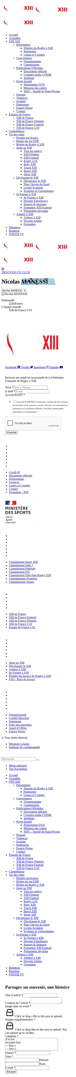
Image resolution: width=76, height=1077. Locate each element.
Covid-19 (15, 446)
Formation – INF (20, 466)
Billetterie (14, 227)
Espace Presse (24, 107)
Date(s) (10, 1052)
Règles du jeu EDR (27, 141)
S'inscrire (11, 432)
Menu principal (18, 765)
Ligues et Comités (34, 54)
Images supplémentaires (20, 1019)
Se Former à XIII (26, 194)
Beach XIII (30, 171)
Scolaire (21, 101)
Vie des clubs (16, 134)
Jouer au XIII (24, 147)
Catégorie (12, 1036)
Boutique (14, 230)
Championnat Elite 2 (22, 539)
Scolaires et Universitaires (39, 191)
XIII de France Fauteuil (30, 124)
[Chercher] (37, 759)
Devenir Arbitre (33, 220)
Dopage (20, 94)
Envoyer (11, 1071)
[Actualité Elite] (31, 1042)
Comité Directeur (20, 695)
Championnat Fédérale (23, 542)
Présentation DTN (34, 84)
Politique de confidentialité (24, 747)
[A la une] (31, 1039)
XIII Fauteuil (31, 157)
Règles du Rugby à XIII (30, 144)
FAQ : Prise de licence (23, 656)
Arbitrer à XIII (24, 214)
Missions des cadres (35, 88)
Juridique (29, 78)
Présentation (23, 44)
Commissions (31, 64)
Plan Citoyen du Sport (36, 184)
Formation (30, 224)
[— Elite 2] (31, 1049)
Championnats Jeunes (22, 555)
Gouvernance (24, 58)
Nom (9, 387)
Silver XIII (30, 174)
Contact (20, 111)
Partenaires (22, 104)
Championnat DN (20, 545)
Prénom (43, 1059)
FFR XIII (14, 41)
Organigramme (32, 61)
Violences (22, 97)
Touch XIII (30, 167)
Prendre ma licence (27, 137)
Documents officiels (35, 71)
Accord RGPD (15, 394)
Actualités (14, 38)
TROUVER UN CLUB (15, 272)
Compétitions (16, 131)
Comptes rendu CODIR (37, 74)
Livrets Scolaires (33, 187)
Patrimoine (30, 51)
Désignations (17, 452)
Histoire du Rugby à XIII (38, 48)
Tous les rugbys (33, 151)
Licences (15, 456)
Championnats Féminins (24, 552)
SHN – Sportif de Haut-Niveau (42, 91)
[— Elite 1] (31, 1045)
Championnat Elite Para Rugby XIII (31, 549)
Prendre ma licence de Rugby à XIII (31, 653)
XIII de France (24, 117)
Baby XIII (30, 164)
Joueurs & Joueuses (35, 204)
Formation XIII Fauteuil (37, 207)
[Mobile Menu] (2, 269)
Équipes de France (19, 114)
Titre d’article (14, 995)
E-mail (10, 391)
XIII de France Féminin (30, 121)
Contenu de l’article (17, 1002)
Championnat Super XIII (24, 535)
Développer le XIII (27, 177)
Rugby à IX (30, 161)
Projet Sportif (24, 81)
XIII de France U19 (27, 127)
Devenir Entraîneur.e (36, 200)
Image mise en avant (18, 1006)
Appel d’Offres (18, 705)
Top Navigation (18, 768)
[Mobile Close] (3, 755)
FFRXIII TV (16, 234)
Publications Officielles (29, 68)
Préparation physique (36, 210)
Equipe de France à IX (23, 607)
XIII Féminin (31, 154)
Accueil (13, 34)
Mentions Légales (19, 744)
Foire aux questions (21, 701)
